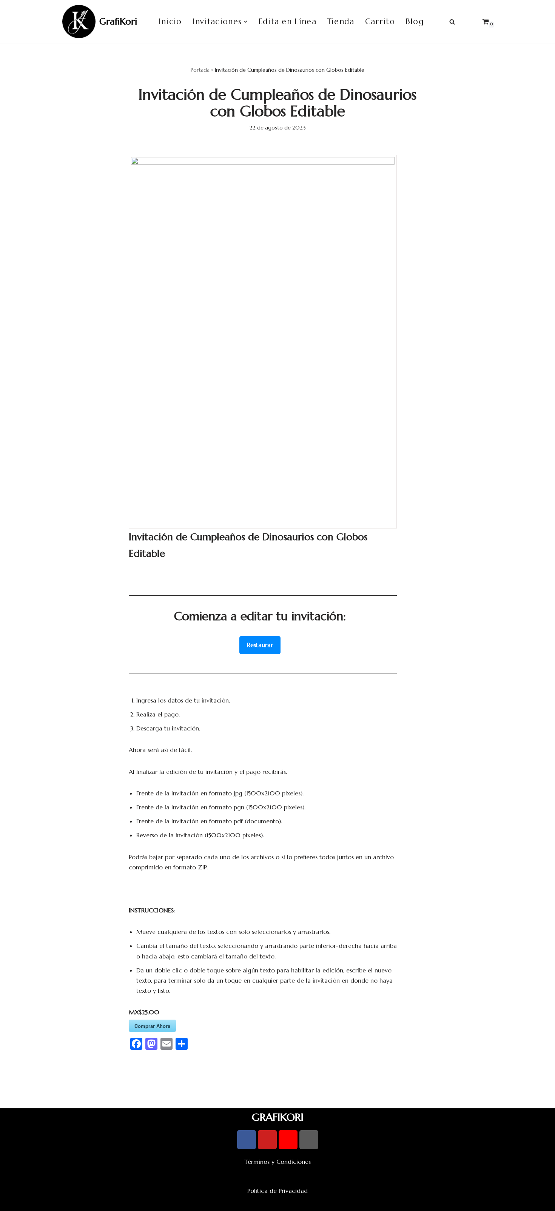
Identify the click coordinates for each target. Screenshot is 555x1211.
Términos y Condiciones (277, 1161)
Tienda (341, 21)
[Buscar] (452, 22)
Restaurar (260, 645)
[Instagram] (288, 1139)
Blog (414, 21)
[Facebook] (246, 1139)
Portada (200, 69)
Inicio (170, 21)
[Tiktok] (308, 1139)
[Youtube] (267, 1139)
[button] (245, 21)
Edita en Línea (287, 21)
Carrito (380, 21)
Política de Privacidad (277, 1190)
